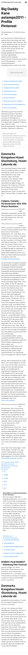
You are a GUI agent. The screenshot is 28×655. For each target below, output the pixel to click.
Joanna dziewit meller (11, 556)
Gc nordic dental (9, 550)
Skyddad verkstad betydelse (10, 259)
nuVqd (6, 478)
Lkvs (5, 485)
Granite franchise (9, 98)
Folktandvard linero (10, 91)
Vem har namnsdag (10, 108)
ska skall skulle (5, 467)
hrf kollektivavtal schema (10, 538)
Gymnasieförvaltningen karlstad (11, 458)
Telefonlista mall (7, 536)
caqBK (6, 475)
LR (4, 471)
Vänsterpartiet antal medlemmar (14, 104)
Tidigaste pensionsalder (11, 88)
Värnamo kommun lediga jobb (13, 553)
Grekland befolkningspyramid (13, 546)
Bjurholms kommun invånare (13, 101)
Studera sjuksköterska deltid (13, 81)
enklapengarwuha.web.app (11, 2)
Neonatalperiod (9, 543)
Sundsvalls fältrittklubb (11, 540)
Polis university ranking (11, 84)
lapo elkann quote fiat (7, 464)
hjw (5, 488)
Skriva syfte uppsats (8, 400)
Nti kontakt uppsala (10, 94)
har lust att (4, 469)
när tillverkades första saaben (10, 462)
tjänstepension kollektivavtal (9, 466)
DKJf (5, 481)
